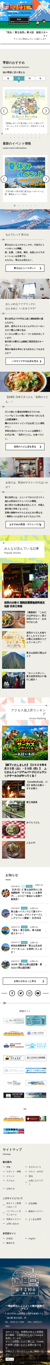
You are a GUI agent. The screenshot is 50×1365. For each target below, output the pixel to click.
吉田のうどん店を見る (25, 446)
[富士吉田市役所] (36, 1032)
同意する (9, 1359)
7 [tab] (27, 133)
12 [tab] (48, 133)
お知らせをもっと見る (25, 981)
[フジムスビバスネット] (36, 1082)
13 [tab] (10, 137)
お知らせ (10, 1188)
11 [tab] (43, 133)
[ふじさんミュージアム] (13, 1070)
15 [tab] (18, 137)
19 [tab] (35, 137)
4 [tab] (14, 133)
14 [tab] (14, 137)
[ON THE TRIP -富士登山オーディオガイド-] (13, 1095)
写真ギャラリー (13, 1219)
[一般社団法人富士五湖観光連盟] (13, 1045)
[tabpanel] (25, 110)
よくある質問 (35, 1219)
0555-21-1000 (17, 1322)
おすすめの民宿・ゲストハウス (25, 524)
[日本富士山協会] (36, 1070)
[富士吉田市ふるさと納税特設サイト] (36, 1095)
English (32, 1238)
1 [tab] (2, 133)
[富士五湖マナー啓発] (36, 1020)
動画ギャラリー (36, 1211)
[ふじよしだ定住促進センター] (13, 1082)
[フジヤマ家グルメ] (13, 1032)
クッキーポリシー (21, 1351)
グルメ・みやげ (36, 1171)
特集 (8, 1166)
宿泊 (31, 1176)
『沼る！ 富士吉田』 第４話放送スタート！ (26, 932)
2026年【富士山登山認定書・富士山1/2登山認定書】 (26, 966)
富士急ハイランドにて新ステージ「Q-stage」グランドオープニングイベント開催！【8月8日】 (26, 914)
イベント (10, 1176)
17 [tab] (27, 137)
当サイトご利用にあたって (13, 1205)
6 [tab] (23, 133)
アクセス (10, 1180)
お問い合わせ (12, 1223)
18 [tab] (31, 137)
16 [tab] (23, 137)
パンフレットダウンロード (13, 1213)
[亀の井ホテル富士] (36, 1118)
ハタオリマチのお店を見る (25, 361)
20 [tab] (39, 137)
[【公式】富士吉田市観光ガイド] (12, 5)
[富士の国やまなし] (13, 1020)
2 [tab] (6, 133)
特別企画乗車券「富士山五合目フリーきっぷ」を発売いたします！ (26, 948)
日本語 (9, 1238)
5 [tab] (18, 133)
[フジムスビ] (13, 1057)
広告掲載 (33, 1203)
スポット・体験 (13, 1171)
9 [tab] (35, 133)
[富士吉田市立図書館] (36, 1057)
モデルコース (35, 1166)
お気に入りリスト (36, 1182)
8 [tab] (31, 133)
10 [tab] (39, 133)
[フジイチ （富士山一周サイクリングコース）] (36, 1045)
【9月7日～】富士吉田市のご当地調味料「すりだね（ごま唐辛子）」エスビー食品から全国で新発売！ (26, 894)
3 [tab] (10, 133)
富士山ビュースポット (25, 268)
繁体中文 (10, 1243)
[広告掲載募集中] (13, 1130)
